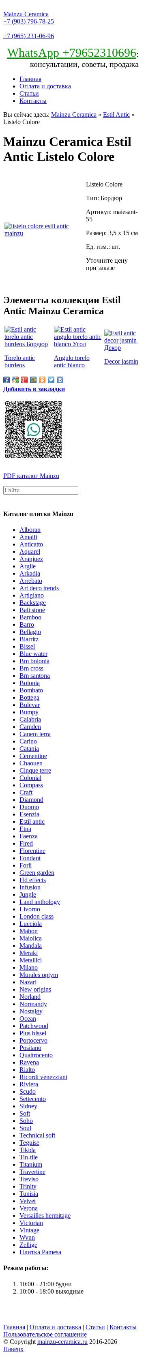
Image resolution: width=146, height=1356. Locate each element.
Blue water (33, 653)
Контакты (33, 100)
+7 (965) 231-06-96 (28, 35)
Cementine (33, 755)
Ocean (27, 1018)
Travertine (32, 1171)
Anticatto (31, 544)
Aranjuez (31, 558)
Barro (26, 624)
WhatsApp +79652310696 (71, 52)
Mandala (30, 945)
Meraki (28, 952)
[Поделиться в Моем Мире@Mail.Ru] (33, 380)
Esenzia (29, 814)
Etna (25, 828)
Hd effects (32, 879)
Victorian (31, 1222)
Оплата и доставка (45, 86)
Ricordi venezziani (43, 1076)
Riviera (28, 1084)
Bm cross (31, 668)
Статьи (29, 93)
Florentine (32, 850)
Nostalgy (31, 1011)
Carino (28, 741)
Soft (24, 1113)
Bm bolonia (34, 661)
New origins (35, 989)
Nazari (27, 982)
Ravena (29, 1062)
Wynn (27, 1237)
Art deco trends (39, 588)
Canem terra (35, 733)
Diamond (31, 799)
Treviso (29, 1179)
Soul (25, 1128)
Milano (28, 967)
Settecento (32, 1098)
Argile (27, 566)
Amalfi (28, 536)
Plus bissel (32, 1033)
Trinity (27, 1186)
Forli (25, 865)
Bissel (27, 646)
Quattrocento (36, 1055)
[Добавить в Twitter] (51, 380)
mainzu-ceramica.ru (62, 1341)
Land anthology (39, 901)
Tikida (27, 1149)
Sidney (28, 1106)
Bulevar (29, 704)
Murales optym (38, 974)
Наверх (13, 1348)
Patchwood (33, 1025)
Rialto (27, 1069)
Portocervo (33, 1040)
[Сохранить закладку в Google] (15, 380)
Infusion (30, 887)
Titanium (30, 1164)
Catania (29, 748)
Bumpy (29, 712)
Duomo (29, 806)
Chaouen (31, 763)
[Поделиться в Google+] (24, 380)
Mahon (28, 931)
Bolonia (29, 682)
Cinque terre (35, 770)
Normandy (33, 1003)
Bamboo (30, 617)
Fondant (30, 858)
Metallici (30, 960)
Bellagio (30, 631)
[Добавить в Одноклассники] (42, 380)
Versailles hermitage (45, 1215)
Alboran (30, 529)
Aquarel (29, 551)
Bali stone (32, 609)
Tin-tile (28, 1157)
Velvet (27, 1200)
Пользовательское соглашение (45, 1334)
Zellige (28, 1244)
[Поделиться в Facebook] (6, 380)
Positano (30, 1047)
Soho (26, 1120)
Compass (31, 785)
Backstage (32, 602)
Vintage (29, 1230)
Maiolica (30, 938)
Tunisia (28, 1193)
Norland (30, 996)
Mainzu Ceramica (26, 14)
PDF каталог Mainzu (31, 475)
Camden (30, 726)
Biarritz (29, 639)
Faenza (28, 836)
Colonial (30, 777)
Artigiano (31, 595)
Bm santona (34, 675)
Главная (30, 78)
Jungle (27, 894)
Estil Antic (116, 114)
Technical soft (37, 1135)
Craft (25, 792)
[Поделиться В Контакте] (60, 380)
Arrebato (30, 580)
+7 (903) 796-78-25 (28, 21)
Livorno (29, 909)
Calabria (30, 719)
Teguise (29, 1142)
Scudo (27, 1091)
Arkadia (29, 573)
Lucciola (30, 923)
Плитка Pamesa (40, 1252)
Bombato (31, 690)
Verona (28, 1208)
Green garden (36, 872)
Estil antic (32, 821)
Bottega (29, 697)
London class (36, 916)
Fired (26, 843)
